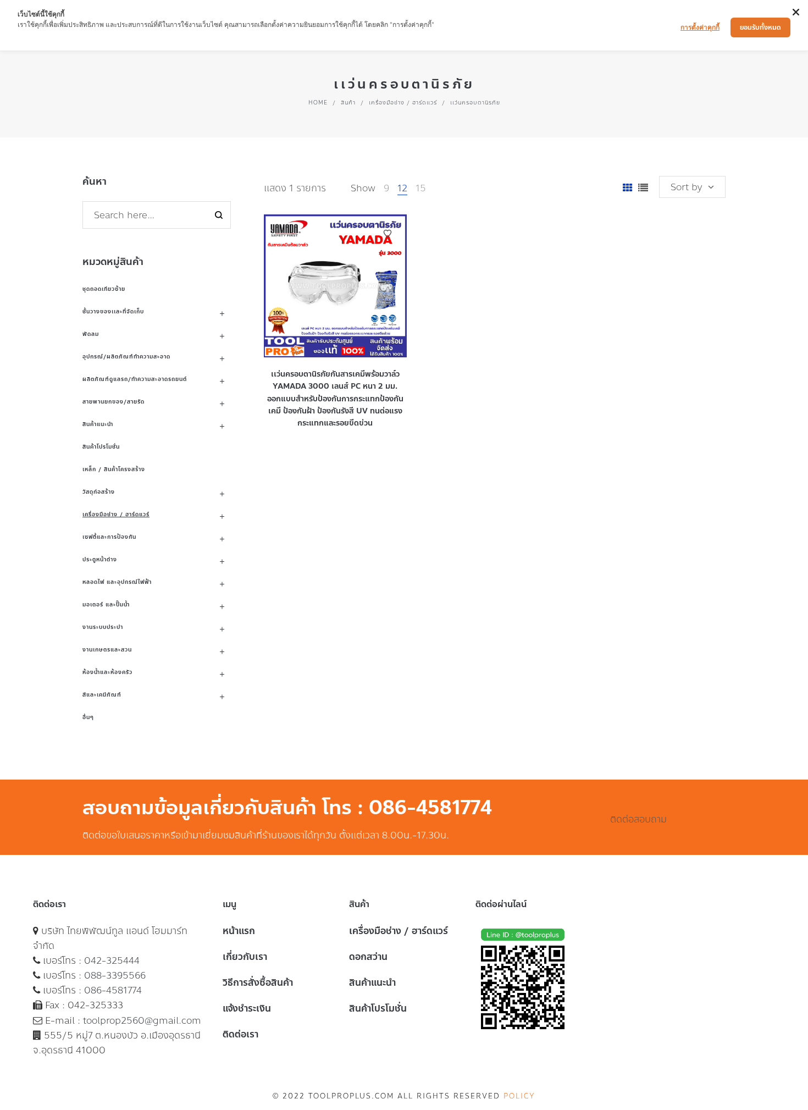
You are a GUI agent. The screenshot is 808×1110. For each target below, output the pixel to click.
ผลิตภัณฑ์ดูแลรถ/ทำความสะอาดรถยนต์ (134, 379)
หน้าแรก (239, 931)
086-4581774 (113, 990)
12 (402, 188)
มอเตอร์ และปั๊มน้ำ (106, 604)
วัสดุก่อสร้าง (98, 492)
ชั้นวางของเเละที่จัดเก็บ (113, 311)
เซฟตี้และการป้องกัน (109, 537)
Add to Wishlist (387, 233)
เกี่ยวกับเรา (245, 956)
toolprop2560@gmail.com (142, 1020)
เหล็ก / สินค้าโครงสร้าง (113, 469)
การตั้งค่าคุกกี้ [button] (700, 27)
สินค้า (348, 102)
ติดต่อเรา (240, 1034)
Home (318, 102)
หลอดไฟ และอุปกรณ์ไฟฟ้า (117, 582)
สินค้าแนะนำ (97, 424)
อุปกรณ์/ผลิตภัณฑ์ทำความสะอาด (126, 356)
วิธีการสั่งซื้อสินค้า (258, 982)
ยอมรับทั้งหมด (760, 27)
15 (421, 188)
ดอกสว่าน (368, 956)
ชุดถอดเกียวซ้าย (103, 289)
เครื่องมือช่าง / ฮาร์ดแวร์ (403, 102)
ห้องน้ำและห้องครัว (107, 672)
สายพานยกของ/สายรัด (113, 401)
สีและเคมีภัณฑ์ (101, 695)
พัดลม (90, 334)
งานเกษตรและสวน (107, 649)
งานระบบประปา (102, 627)
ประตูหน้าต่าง (99, 559)
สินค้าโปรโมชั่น (101, 447)
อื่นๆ (88, 717)
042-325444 (112, 960)
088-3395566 (115, 975)
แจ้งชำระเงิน (247, 1008)
